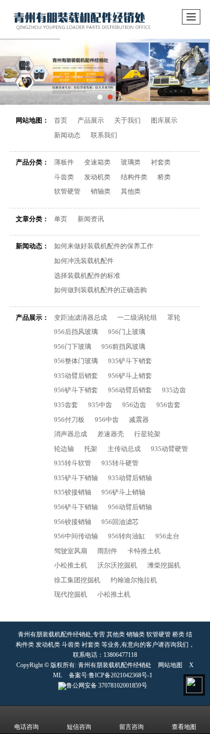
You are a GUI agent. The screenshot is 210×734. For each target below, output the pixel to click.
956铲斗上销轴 (123, 492)
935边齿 (174, 390)
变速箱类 (97, 162)
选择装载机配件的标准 (87, 275)
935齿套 (66, 405)
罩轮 (173, 317)
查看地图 (184, 726)
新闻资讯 (90, 219)
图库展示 (164, 120)
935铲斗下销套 (130, 361)
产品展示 (90, 120)
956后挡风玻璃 (76, 332)
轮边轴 (64, 449)
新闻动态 (67, 135)
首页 (60, 120)
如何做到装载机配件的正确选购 (100, 290)
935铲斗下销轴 (76, 478)
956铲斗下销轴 (76, 507)
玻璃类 (131, 162)
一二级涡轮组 (137, 317)
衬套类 (161, 162)
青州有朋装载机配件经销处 (114, 665)
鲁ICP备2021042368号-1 (120, 675)
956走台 (167, 536)
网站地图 (170, 665)
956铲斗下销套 (76, 390)
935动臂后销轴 (130, 478)
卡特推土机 (144, 551)
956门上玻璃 (126, 332)
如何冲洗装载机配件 (84, 261)
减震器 (139, 419)
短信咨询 (79, 726)
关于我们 (127, 120)
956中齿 (107, 419)
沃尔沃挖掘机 (117, 565)
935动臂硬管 (169, 449)
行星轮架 (147, 434)
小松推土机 (70, 565)
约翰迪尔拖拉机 (134, 580)
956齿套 (168, 405)
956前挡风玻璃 (123, 346)
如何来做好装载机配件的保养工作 (103, 246)
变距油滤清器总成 (80, 317)
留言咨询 (131, 726)
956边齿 (134, 405)
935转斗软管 (72, 463)
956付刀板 (69, 419)
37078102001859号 (106, 685)
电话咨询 (26, 726)
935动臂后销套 (76, 376)
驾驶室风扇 (70, 551)
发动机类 (97, 177)
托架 (90, 449)
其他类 (131, 191)
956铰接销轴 (72, 522)
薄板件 (64, 162)
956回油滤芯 (120, 522)
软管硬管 (67, 191)
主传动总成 (124, 449)
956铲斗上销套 (130, 376)
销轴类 (101, 191)
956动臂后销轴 (130, 507)
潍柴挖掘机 (163, 565)
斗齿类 (64, 177)
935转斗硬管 (120, 463)
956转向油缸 (126, 536)
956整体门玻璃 (76, 361)
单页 (60, 219)
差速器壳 (110, 434)
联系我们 (104, 135)
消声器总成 (70, 434)
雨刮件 (107, 551)
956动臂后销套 (130, 390)
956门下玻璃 (72, 346)
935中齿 (100, 405)
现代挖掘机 (70, 594)
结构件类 (134, 177)
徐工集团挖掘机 (77, 580)
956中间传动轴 (76, 536)
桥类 (164, 177)
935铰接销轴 (72, 492)
